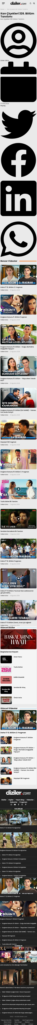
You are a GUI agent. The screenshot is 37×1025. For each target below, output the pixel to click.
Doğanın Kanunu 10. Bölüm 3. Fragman (15, 472)
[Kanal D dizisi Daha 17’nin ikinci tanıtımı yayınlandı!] (18, 977)
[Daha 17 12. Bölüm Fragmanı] (18, 549)
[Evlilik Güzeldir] (6, 680)
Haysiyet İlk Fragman (8, 442)
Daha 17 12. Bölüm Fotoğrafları (10, 828)
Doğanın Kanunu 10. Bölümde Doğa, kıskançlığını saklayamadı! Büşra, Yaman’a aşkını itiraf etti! (17, 1013)
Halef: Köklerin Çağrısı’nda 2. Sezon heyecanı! (16, 992)
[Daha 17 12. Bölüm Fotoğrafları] (18, 817)
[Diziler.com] (18, 3)
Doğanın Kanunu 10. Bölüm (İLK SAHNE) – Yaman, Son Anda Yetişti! (18, 411)
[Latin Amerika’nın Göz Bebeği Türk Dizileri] (18, 954)
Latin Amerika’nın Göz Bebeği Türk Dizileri (13, 965)
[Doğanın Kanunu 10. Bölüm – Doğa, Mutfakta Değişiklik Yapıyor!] (18, 334)
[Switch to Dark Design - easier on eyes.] (30, 3)
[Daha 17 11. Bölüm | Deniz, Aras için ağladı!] (18, 610)
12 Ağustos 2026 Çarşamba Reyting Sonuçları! (16, 1008)
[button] (18, 124)
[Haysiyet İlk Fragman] (18, 429)
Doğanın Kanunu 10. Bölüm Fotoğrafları (13, 850)
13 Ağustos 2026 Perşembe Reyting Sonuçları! (16, 996)
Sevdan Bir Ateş (19, 687)
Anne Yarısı (18, 657)
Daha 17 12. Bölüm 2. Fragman (11, 287)
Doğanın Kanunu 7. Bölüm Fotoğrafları (14, 875)
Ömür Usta (18, 698)
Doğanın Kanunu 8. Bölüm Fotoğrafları (14, 867)
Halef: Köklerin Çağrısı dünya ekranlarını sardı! (16, 1000)
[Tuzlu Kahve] (6, 670)
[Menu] (3, 3)
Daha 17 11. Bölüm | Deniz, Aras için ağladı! (16, 623)
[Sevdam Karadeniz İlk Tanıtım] (18, 519)
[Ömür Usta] (6, 700)
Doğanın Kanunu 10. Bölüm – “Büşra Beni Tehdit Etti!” (18, 379)
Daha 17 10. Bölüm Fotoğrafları (11, 863)
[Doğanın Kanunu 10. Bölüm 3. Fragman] (18, 459)
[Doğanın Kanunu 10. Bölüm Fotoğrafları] (18, 840)
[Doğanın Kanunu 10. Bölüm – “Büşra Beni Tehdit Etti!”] (18, 366)
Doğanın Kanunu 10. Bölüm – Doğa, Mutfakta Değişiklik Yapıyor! (17, 348)
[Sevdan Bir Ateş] (6, 690)
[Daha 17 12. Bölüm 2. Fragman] (18, 275)
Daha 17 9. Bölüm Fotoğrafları (11, 871)
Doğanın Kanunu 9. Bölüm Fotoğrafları (14, 859)
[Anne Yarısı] (6, 659)
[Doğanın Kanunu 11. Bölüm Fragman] (18, 305)
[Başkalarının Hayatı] (18, 639)
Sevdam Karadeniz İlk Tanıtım (12, 531)
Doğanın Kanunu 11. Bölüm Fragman (14, 317)
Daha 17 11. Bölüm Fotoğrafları (11, 855)
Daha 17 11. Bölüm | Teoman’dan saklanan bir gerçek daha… (17, 592)
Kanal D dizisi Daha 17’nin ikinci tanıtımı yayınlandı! (17, 988)
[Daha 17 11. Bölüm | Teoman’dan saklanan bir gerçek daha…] (18, 578)
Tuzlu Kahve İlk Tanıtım (9, 501)
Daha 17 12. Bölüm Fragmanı (11, 561)
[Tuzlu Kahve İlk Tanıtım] (18, 489)
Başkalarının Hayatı (9, 652)
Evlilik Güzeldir (19, 677)
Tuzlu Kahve (18, 667)
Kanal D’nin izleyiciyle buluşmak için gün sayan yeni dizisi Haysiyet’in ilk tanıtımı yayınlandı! (18, 1005)
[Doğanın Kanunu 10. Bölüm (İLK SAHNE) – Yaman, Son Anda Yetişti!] (18, 398)
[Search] (34, 3)
